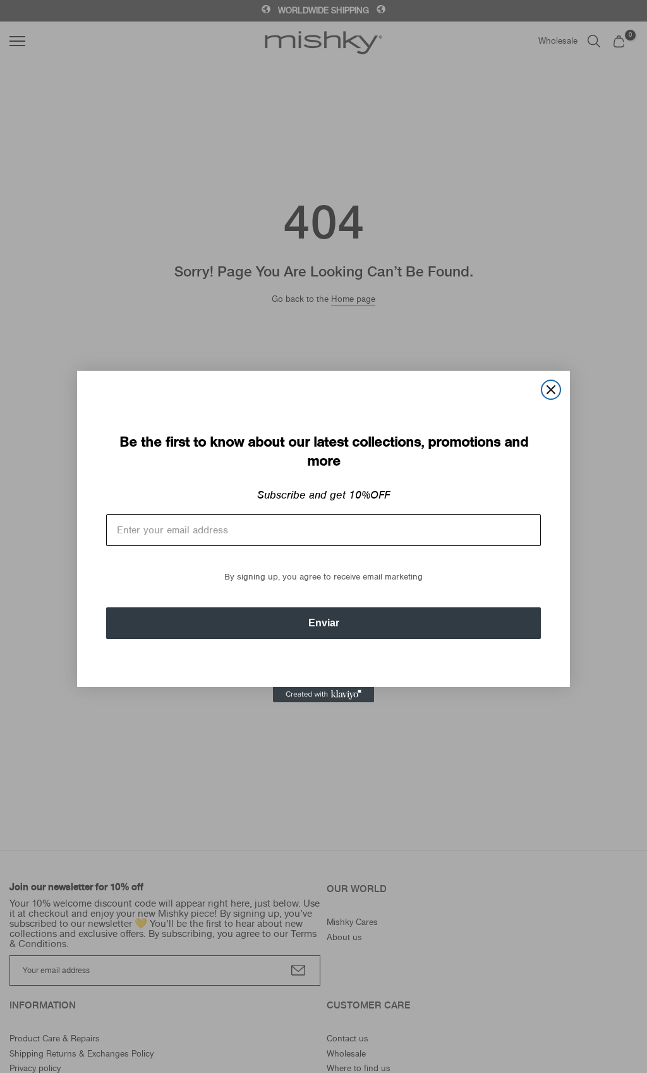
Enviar (323, 622)
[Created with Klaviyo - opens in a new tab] (323, 694)
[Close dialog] (550, 389)
